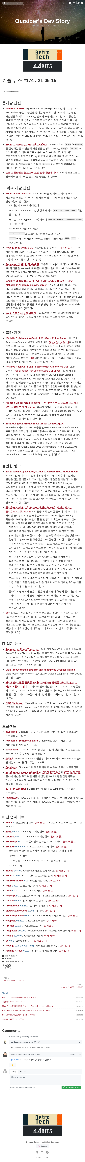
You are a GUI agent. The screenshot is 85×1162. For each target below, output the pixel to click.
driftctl (9, 758)
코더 (8, 612)
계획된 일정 (66, 247)
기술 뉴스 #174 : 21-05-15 (29, 80)
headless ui (12, 749)
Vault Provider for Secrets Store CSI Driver (37, 370)
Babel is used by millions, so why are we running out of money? (42, 471)
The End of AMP (15, 108)
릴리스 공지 (41, 822)
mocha (9, 870)
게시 (8, 967)
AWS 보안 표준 (72, 772)
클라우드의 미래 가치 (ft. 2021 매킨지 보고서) (30, 507)
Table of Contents (12, 91)
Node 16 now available (18, 193)
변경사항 (52, 920)
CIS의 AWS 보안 (51, 772)
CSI (21, 961)
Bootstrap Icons (15, 915)
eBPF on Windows (16, 788)
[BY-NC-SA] (8, 965)
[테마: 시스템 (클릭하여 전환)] (70, 3)
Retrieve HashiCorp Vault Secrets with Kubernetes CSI (37, 366)
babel (7, 961)
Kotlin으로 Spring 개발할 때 (21, 313)
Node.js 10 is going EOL (19, 247)
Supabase (11, 767)
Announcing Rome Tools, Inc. (22, 649)
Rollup (9, 935)
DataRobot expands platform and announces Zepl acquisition (40, 669)
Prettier (10, 925)
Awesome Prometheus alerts (22, 740)
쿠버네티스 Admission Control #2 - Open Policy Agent (36, 338)
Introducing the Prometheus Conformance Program (35, 423)
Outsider (45, 1157)
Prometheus (12, 905)
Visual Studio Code (16, 910)
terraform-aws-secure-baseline (23, 772)
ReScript (10, 895)
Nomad (10, 846)
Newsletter (9, 958)
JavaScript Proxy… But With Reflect (26, 144)
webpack (11, 920)
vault (17, 961)
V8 (7, 940)
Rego (32, 357)
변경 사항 (49, 935)
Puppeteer (11, 930)
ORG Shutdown (14, 703)
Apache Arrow (14, 950)
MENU (79, 3)
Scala (9, 822)
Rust (8, 885)
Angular (10, 836)
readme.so (12, 797)
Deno (9, 890)
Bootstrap (11, 841)
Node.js (10, 945)
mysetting (11, 731)
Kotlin (9, 875)
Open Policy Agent (59, 342)
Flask (9, 831)
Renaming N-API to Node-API (22, 264)
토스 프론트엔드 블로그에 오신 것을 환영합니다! (32, 172)
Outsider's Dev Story (42, 21)
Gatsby (10, 900)
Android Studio (14, 880)
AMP (12, 961)
